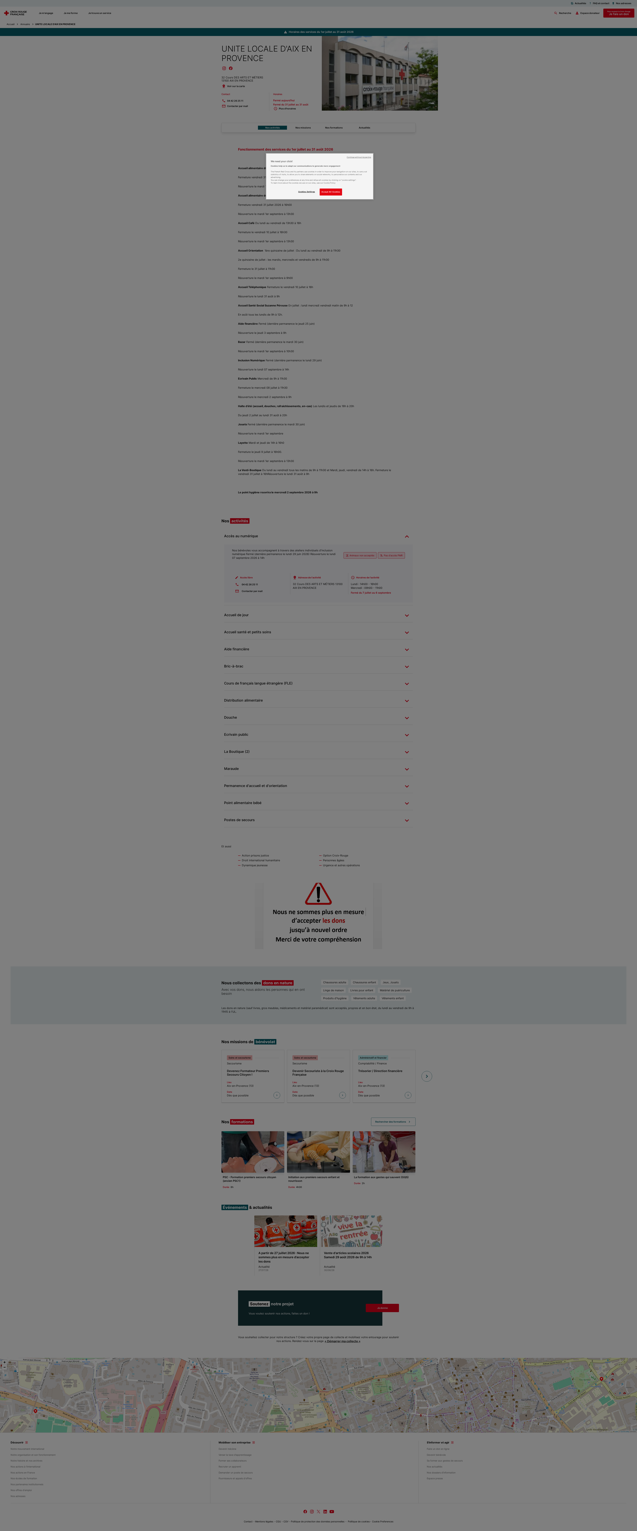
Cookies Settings (306, 192)
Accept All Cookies (330, 192)
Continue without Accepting (359, 157)
